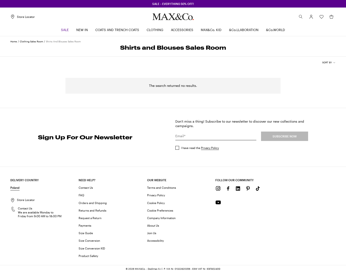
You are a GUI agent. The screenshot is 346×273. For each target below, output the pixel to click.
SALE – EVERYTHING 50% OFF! (173, 3)
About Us (153, 225)
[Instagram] (218, 188)
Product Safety (88, 255)
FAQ (81, 195)
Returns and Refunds (92, 210)
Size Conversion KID (92, 248)
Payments (85, 225)
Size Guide (86, 233)
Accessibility (155, 240)
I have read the (200, 147)
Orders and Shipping (93, 203)
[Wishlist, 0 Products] (321, 16)
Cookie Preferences (160, 210)
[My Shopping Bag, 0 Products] (331, 16)
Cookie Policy (156, 203)
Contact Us (86, 187)
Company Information (161, 218)
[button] (311, 16)
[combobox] (329, 62)
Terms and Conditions (161, 187)
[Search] (300, 16)
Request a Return (90, 218)
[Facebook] (228, 188)
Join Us (151, 233)
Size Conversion (89, 240)
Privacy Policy (210, 147)
